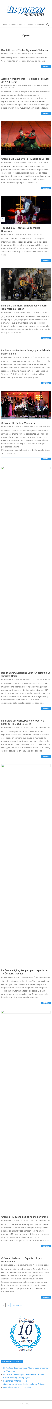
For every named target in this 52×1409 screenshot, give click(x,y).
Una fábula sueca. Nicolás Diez (17, 1387)
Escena (39, 54)
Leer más (46, 67)
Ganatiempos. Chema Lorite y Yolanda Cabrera (24, 1384)
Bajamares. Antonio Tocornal (16, 1381)
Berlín (39, 85)
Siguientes (17, 1305)
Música (11, 88)
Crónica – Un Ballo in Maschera (18, 423)
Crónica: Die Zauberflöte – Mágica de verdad (25, 158)
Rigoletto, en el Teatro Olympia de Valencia (24, 50)
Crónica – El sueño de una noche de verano (24, 1216)
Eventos (4, 88)
